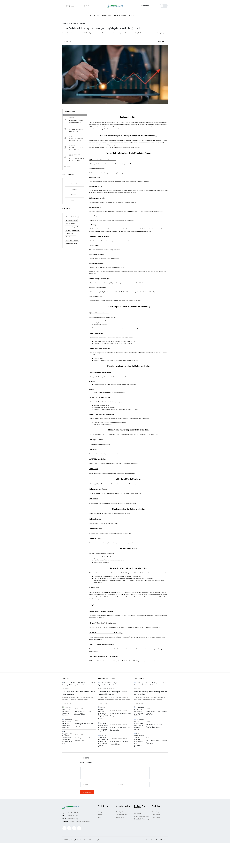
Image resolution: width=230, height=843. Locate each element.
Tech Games (156, 814)
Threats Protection (121, 814)
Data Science (75, 230)
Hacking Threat (121, 812)
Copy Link (161, 41)
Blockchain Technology (72, 240)
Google (66, 107)
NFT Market (137, 813)
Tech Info (65, 688)
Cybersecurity (69, 233)
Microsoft (137, 688)
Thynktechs (101, 839)
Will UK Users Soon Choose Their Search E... (73, 111)
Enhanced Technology (72, 217)
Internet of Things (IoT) (72, 227)
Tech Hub (131, 15)
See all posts (68, 166)
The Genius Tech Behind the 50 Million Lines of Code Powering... (78, 693)
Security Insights (106, 15)
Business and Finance (120, 15)
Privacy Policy (150, 840)
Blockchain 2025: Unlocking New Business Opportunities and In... (112, 693)
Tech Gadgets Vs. (157, 812)
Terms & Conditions (162, 840)
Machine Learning (70, 223)
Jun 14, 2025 (104, 703)
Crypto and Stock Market (141, 816)
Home (89, 15)
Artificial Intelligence (71, 243)
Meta (99, 817)
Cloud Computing (70, 236)
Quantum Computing (71, 220)
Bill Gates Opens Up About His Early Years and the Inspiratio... (150, 693)
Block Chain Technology (106, 688)
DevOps (68, 230)
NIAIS (76, 839)
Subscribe (145, 6)
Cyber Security (120, 817)
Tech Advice (156, 817)
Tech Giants (96, 15)
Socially (100, 814)
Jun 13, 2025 (68, 703)
